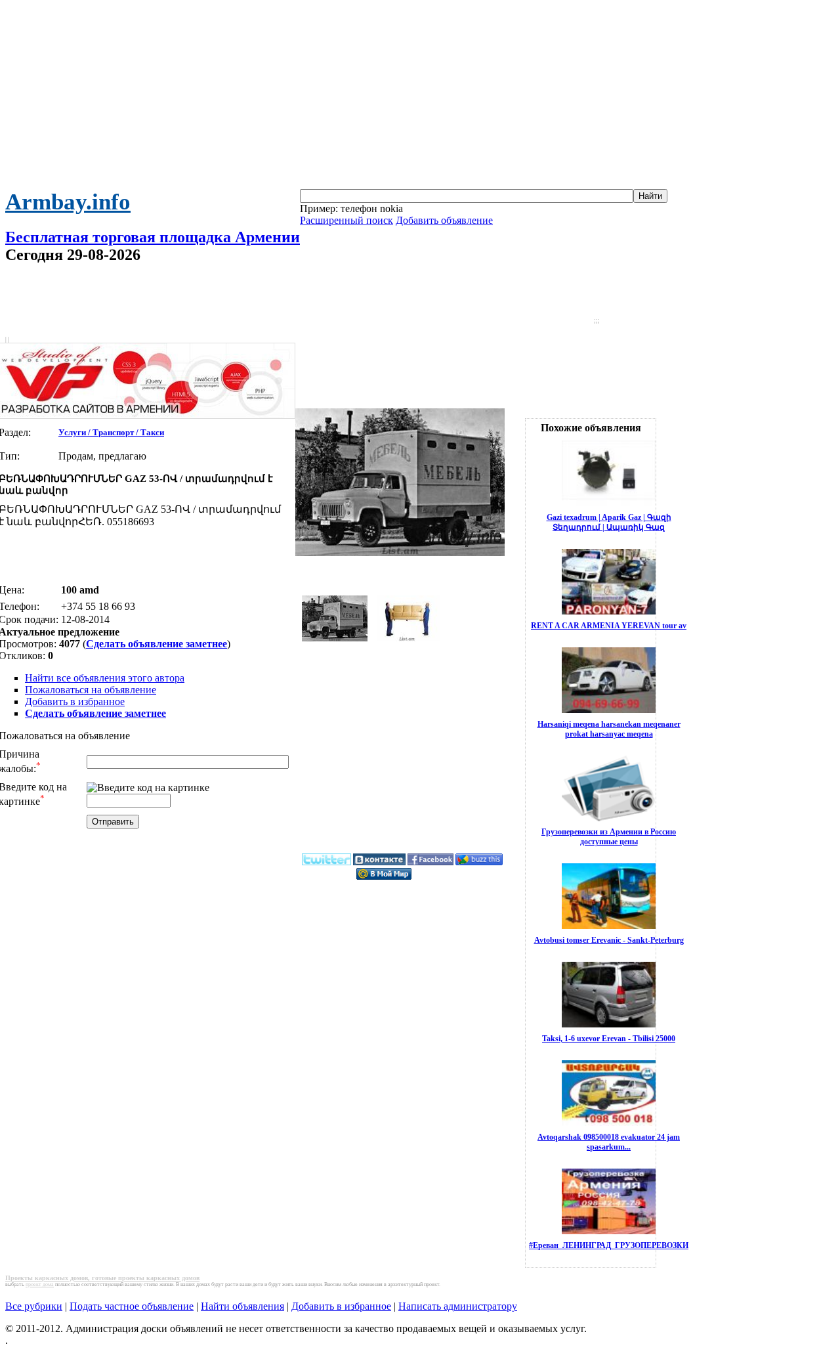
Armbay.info (68, 202)
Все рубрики (33, 1306)
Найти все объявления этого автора (104, 677)
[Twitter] (326, 863)
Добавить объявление (444, 220)
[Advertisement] (420, 97)
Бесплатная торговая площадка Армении (152, 237)
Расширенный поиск (346, 220)
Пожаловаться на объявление (90, 689)
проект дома (40, 1284)
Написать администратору (457, 1306)
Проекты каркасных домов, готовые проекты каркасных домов (102, 1278)
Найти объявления (242, 1306)
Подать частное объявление (132, 1306)
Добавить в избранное (75, 701)
